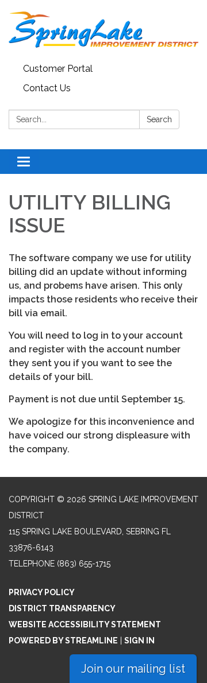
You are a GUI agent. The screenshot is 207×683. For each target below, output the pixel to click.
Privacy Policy (42, 592)
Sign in (139, 640)
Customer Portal (58, 68)
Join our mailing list (133, 669)
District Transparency (62, 608)
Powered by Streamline (63, 640)
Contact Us (47, 88)
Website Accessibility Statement (85, 624)
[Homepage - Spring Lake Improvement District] (103, 29)
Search (159, 119)
